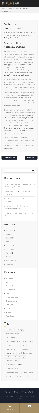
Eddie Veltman (11, 349)
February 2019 (11, 261)
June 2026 (10, 238)
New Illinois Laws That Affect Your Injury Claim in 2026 (18, 200)
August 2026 (10, 230)
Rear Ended (28, 372)
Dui (7, 293)
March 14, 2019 (10, 32)
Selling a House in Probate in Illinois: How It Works (19, 214)
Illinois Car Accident (25, 353)
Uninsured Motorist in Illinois (16, 376)
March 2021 (10, 245)
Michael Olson (24, 32)
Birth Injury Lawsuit (13, 334)
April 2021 (9, 242)
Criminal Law (13, 8)
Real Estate (10, 316)
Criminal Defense (15, 38)
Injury (8, 308)
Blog (16, 392)
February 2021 (11, 249)
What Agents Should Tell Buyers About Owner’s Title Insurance (17, 207)
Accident (9, 278)
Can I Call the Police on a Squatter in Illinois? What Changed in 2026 (19, 185)
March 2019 (10, 257)
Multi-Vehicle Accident (14, 365)
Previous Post (10, 158)
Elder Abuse (24, 349)
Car (7, 282)
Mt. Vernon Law (11, 361)
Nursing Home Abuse (14, 368)
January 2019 (11, 264)
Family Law (10, 305)
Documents (10, 290)
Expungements (11, 301)
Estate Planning (12, 297)
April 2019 (9, 253)
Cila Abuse (27, 341)
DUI (23, 345)
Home (4, 8)
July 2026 (9, 234)
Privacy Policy (28, 392)
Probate (9, 312)
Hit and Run (10, 353)
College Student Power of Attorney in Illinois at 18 (17, 193)
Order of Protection (13, 372)
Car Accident (10, 337)
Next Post (30, 158)
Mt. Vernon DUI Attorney (15, 357)
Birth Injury (20, 330)
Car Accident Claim (13, 341)
